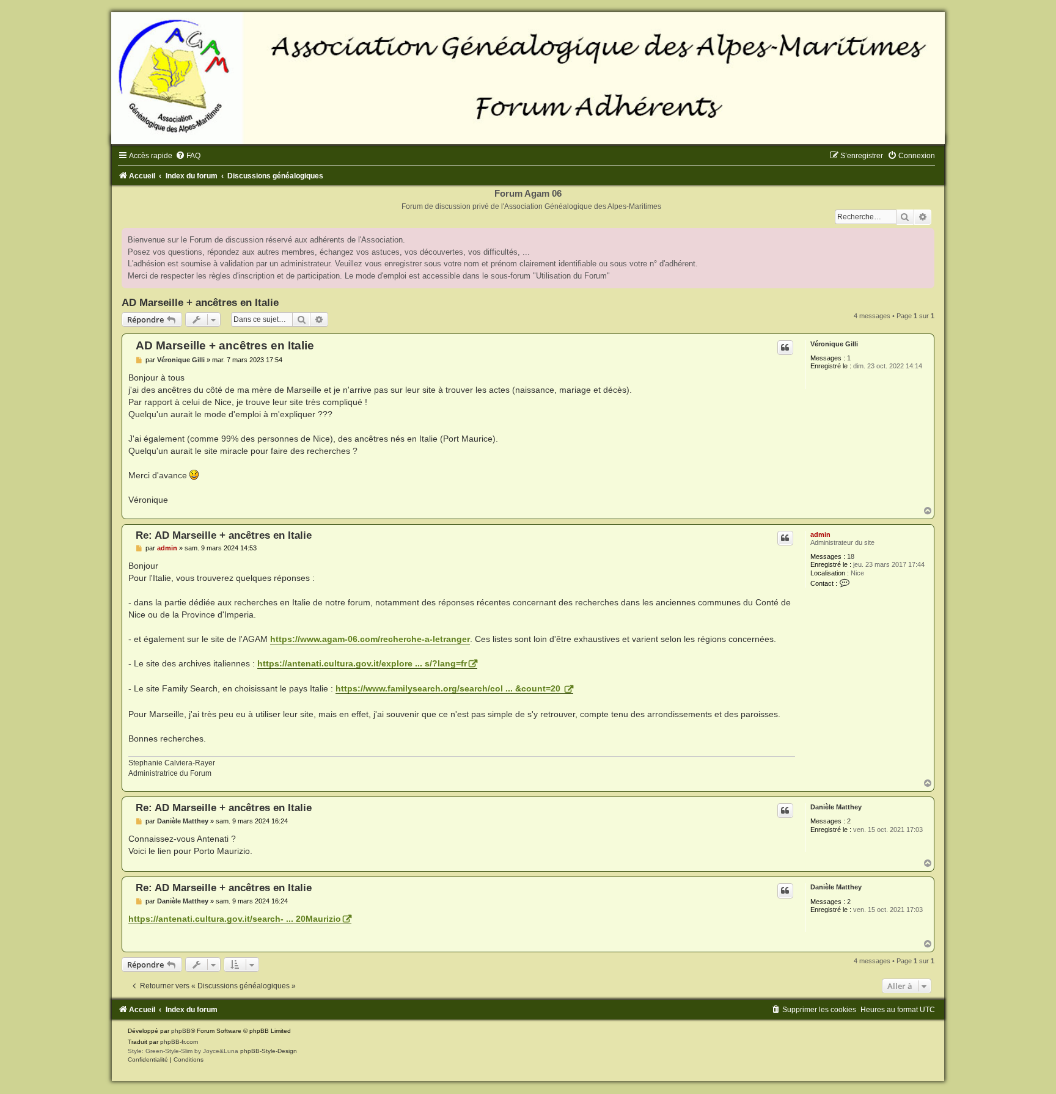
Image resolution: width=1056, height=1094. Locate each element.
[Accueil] (528, 78)
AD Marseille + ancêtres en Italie (200, 302)
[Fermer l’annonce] (924, 237)
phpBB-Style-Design (268, 1051)
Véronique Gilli (834, 344)
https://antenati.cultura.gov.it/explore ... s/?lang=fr (362, 663)
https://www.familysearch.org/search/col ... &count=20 (449, 688)
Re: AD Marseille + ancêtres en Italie (224, 535)
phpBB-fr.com (179, 1041)
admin (820, 534)
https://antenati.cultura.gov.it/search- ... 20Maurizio (234, 919)
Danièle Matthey (836, 807)
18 (850, 556)
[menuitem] (187, 155)
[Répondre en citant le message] (785, 347)
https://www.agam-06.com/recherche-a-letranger (370, 639)
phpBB (181, 1030)
